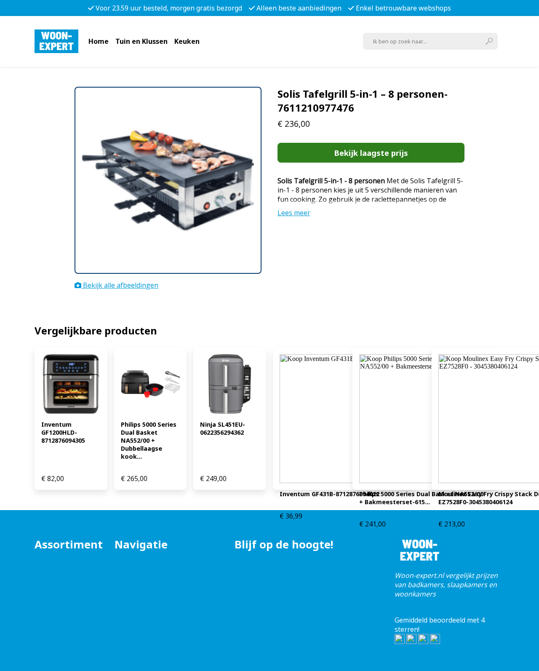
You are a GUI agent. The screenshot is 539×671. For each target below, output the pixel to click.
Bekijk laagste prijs (371, 152)
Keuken (187, 41)
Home (98, 41)
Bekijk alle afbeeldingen (119, 285)
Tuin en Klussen (141, 41)
